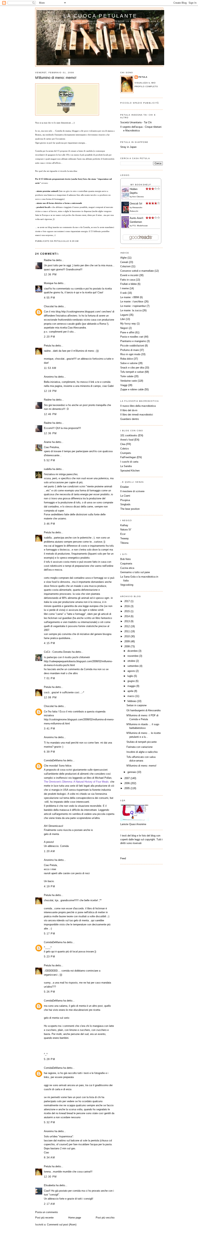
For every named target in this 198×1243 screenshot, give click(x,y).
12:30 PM (50, 1176)
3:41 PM (49, 728)
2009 (127, 641)
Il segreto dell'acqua (131, 126)
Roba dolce (126, 358)
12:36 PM (50, 274)
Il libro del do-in (128, 410)
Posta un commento (46, 1212)
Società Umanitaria (131, 122)
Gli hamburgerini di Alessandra (143, 710)
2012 (127, 626)
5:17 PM (49, 933)
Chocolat (49, 306)
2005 (127, 788)
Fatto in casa (127, 279)
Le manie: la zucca (131, 310)
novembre (133, 655)
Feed (123, 858)
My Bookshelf (141, 185)
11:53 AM (50, 368)
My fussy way (128, 323)
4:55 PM (49, 297)
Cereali (124, 262)
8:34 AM (49, 1157)
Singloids (125, 504)
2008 (127, 646)
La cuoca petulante (100, 16)
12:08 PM (50, 697)
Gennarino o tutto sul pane (135, 572)
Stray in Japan (128, 146)
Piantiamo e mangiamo (133, 341)
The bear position (130, 508)
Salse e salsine (128, 363)
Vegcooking (126, 584)
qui (77, 292)
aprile (130, 691)
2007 (127, 778)
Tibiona (124, 542)
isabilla (48, 469)
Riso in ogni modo (130, 354)
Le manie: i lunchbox (131, 301)
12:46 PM (50, 414)
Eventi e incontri (129, 275)
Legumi (124, 314)
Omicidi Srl (136, 203)
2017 (127, 601)
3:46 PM (49, 523)
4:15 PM (49, 643)
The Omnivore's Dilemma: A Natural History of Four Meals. (76, 781)
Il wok (123, 292)
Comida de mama (63, 131)
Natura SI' (125, 529)
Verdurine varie (128, 380)
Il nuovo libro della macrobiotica (138, 405)
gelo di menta (51, 834)
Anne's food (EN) (129, 439)
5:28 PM (49, 1059)
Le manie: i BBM (129, 297)
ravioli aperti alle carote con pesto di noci (67, 873)
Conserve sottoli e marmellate (137, 270)
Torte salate (126, 376)
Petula (47, 345)
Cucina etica (127, 568)
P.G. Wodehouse (140, 226)
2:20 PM (49, 336)
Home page (74, 1217)
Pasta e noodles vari (131, 336)
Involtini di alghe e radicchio (142, 751)
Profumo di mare (129, 350)
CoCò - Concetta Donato (57, 651)
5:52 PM (49, 460)
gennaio (132, 772)
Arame (47, 442)
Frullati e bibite (128, 283)
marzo (131, 696)
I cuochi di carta (129, 461)
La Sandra (126, 466)
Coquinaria (126, 563)
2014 (127, 616)
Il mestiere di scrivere (132, 491)
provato (96, 1190)
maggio (131, 686)
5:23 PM (49, 956)
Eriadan (124, 486)
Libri (122, 319)
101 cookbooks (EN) (131, 435)
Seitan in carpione (136, 705)
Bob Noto (125, 559)
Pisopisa (125, 500)
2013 (127, 621)
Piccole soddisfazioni (132, 345)
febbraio (132, 701)
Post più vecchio (105, 1217)
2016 (127, 606)
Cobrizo (124, 448)
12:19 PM (50, 391)
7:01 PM (49, 678)
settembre (133, 665)
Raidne (48, 260)
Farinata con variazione (139, 746)
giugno (131, 681)
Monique (48, 283)
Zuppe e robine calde (132, 389)
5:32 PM (49, 1122)
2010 (127, 636)
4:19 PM (49, 886)
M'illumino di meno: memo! (55, 78)
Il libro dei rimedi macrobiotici (136, 414)
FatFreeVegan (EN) (131, 457)
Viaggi (123, 385)
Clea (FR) (125, 444)
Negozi (124, 328)
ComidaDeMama (53, 760)
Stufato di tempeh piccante (141, 741)
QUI (57, 428)
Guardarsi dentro (129, 419)
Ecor (122, 534)
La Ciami (125, 495)
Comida (86, 227)
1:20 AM (49, 851)
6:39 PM (49, 751)
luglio (130, 676)
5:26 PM (49, 991)
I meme (124, 288)
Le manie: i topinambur (133, 306)
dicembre (132, 650)
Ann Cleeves (138, 197)
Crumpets (125, 453)
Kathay (124, 525)
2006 (127, 783)
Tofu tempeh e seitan (132, 371)
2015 (127, 611)
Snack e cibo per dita (132, 367)
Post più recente (44, 1217)
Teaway (124, 538)
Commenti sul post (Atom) (61, 1224)
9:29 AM (74, 241)
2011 (127, 631)
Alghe (123, 257)
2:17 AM (49, 1203)
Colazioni (125, 266)
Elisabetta (49, 1185)
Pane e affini (127, 332)
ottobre (131, 660)
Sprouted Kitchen (130, 470)
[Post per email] (79, 241)
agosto (131, 671)
